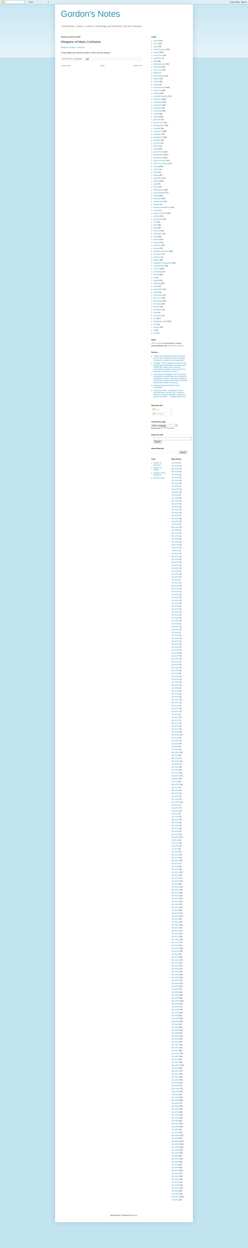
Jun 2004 (175, 1168)
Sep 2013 (175, 843)
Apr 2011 (175, 928)
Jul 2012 (175, 884)
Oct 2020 (175, 624)
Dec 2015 (175, 767)
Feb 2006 (175, 1109)
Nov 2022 (175, 568)
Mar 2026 (175, 472)
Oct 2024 (175, 516)
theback (156, 307)
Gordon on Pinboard (157, 464)
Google (156, 52)
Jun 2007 (175, 1062)
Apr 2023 (175, 559)
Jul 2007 (175, 1059)
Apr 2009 (175, 998)
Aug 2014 (175, 811)
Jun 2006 (175, 1097)
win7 (155, 324)
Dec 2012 (175, 869)
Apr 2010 (175, 963)
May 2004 (175, 1171)
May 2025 (175, 501)
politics (156, 239)
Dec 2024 (175, 510)
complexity (157, 102)
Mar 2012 (175, 896)
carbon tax (157, 90)
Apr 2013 (175, 858)
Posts (157, 410)
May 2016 (175, 752)
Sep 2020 (175, 627)
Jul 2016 (175, 747)
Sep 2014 (175, 808)
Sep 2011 (175, 913)
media (155, 196)
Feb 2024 (175, 536)
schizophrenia (158, 266)
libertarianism (158, 190)
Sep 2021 (175, 597)
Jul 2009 (175, 989)
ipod (155, 184)
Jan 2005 (175, 1147)
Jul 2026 (175, 463)
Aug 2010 (175, 951)
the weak (156, 304)
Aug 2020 (175, 630)
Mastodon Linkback (175, 346)
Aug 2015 (175, 779)
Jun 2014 (175, 817)
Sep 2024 (175, 519)
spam (155, 286)
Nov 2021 (175, 592)
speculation (157, 289)
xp (154, 330)
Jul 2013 (175, 849)
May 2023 (175, 557)
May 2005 (175, 1135)
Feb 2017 (175, 726)
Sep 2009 (175, 983)
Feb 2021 (175, 612)
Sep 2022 (175, 574)
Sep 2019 (175, 653)
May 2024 (175, 527)
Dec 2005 (175, 1115)
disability (156, 128)
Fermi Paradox (159, 49)
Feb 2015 (175, 793)
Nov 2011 (175, 907)
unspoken (157, 316)
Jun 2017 (175, 717)
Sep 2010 (175, 948)
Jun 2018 (175, 682)
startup (156, 292)
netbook (156, 216)
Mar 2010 (175, 966)
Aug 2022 (175, 577)
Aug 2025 (175, 492)
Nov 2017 (175, 703)
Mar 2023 (175, 562)
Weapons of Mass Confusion (73, 47)
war (154, 318)
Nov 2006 (175, 1083)
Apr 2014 (175, 823)
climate (156, 93)
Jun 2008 (175, 1027)
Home (102, 66)
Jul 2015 (175, 782)
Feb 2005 (175, 1144)
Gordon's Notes (90, 14)
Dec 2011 (175, 904)
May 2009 (175, 995)
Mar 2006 (175, 1106)
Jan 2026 (175, 478)
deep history (158, 123)
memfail (156, 204)
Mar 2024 (175, 533)
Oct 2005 (175, 1121)
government (158, 158)
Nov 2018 (175, 671)
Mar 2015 (175, 790)
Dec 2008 (175, 1010)
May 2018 (175, 685)
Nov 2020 (175, 621)
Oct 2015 (175, 773)
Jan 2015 (175, 796)
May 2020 (175, 638)
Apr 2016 (175, 755)
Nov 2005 (175, 1118)
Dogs (155, 47)
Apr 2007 (175, 1068)
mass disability (159, 193)
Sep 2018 (175, 676)
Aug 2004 (175, 1162)
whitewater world (160, 321)
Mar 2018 (175, 691)
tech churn (157, 298)
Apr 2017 (175, 720)
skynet (155, 280)
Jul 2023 (175, 551)
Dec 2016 (175, 732)
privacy (156, 248)
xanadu (156, 327)
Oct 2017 (175, 706)
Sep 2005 (175, 1124)
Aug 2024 (175, 521)
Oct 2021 (175, 595)
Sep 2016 (175, 741)
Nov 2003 (175, 1188)
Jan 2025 (175, 507)
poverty (156, 242)
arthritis (156, 79)
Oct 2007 (175, 1051)
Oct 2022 (175, 571)
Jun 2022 (175, 583)
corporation (157, 105)
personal (156, 231)
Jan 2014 (175, 831)
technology (157, 301)
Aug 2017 (175, 711)
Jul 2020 (175, 633)
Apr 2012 (175, 893)
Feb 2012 (175, 899)
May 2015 (175, 785)
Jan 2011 (175, 937)
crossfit (156, 114)
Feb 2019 (175, 665)
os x (155, 222)
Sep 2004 (175, 1159)
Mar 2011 (175, 931)
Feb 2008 (175, 1039)
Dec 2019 (175, 650)
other (155, 225)
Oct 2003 (175, 1191)
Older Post (138, 66)
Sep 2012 (175, 878)
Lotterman (157, 58)
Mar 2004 (175, 1176)
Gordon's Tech (159, 478)
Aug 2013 (175, 846)
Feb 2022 (175, 589)
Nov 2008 (175, 1013)
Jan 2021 (175, 615)
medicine (157, 199)
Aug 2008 (175, 1021)
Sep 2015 (175, 776)
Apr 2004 (175, 1173)
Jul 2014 (175, 814)
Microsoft (156, 67)
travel (155, 313)
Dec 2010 (175, 940)
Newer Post (66, 66)
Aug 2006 (175, 1092)
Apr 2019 (175, 662)
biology (156, 85)
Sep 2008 (175, 1018)
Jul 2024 (175, 524)
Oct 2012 (175, 875)
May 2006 (175, 1100)
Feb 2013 (175, 864)
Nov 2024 (175, 513)
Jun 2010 (175, 957)
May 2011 (175, 925)
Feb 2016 (175, 761)
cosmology (157, 111)
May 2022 (175, 586)
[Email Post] (87, 59)
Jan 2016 (175, 764)
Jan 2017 (175, 729)
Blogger (134, 1215)
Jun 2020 (175, 635)
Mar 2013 (175, 861)
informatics (157, 178)
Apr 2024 (175, 530)
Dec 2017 (175, 700)
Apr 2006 (175, 1103)
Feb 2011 (175, 934)
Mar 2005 (175, 1141)
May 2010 (175, 960)
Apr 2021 (175, 606)
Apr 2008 (175, 1033)
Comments (159, 414)
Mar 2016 (175, 758)
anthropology (158, 76)
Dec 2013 (175, 834)
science (156, 269)
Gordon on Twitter (157, 469)
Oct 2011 (175, 910)
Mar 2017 (175, 723)
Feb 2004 (175, 1179)
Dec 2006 (175, 1080)
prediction (157, 245)
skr (154, 278)
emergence (157, 137)
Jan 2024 (175, 539)
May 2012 (175, 890)
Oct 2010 (175, 945)
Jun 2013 (175, 852)
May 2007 (175, 1065)
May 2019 (175, 659)
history (156, 166)
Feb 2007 (175, 1074)
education (157, 134)
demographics (159, 125)
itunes (155, 187)
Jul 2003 (175, 1200)
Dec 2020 (175, 618)
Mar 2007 (175, 1071)
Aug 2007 (175, 1056)
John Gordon (156, 343)
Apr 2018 (175, 688)
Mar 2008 (175, 1036)
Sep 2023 (175, 545)
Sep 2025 (175, 489)
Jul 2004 (175, 1165)
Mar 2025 (175, 504)
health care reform (160, 163)
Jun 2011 (175, 922)
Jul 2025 (175, 495)
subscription (158, 295)
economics (157, 131)
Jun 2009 (175, 992)
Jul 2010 (175, 954)
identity (156, 175)
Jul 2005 (175, 1130)
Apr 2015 (175, 788)
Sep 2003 (175, 1194)
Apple (155, 41)
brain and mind (159, 87)
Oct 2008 (175, 1016)
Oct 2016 (175, 738)
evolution (157, 140)
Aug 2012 (175, 881)
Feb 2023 (175, 565)
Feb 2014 (175, 828)
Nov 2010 (175, 942)
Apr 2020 (175, 641)
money (156, 210)
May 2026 (175, 469)
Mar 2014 (175, 826)
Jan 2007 (175, 1077)
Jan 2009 (175, 1007)
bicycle (156, 82)
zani (155, 333)
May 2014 (175, 820)
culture (156, 117)
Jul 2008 (175, 1024)
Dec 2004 (175, 1150)
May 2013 (175, 855)
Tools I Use (157, 70)
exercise (156, 143)
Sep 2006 (175, 1089)
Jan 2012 (175, 902)
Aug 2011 (175, 916)
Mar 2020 (175, 644)
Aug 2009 (175, 986)
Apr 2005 (175, 1138)
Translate (170, 428)
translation (157, 310)
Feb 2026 (175, 475)
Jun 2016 (175, 749)
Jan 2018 (175, 697)
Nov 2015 (175, 770)
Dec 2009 (175, 975)
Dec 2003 (175, 1185)
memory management (161, 207)
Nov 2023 (175, 542)
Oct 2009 (175, 980)
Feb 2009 (175, 1004)
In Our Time (157, 55)
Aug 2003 (175, 1197)
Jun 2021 (175, 603)
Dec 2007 (175, 1045)
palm (155, 228)
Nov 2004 (175, 1153)
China (155, 44)
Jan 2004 (175, 1182)
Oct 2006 (175, 1086)
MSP (155, 61)
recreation (157, 254)
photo (155, 237)
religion (156, 260)
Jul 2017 (175, 714)
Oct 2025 (175, 486)
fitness (155, 146)
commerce (157, 99)
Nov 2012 (175, 872)
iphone (156, 181)
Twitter (155, 73)
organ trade (157, 219)
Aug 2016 (175, 744)
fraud (155, 149)
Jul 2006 (175, 1095)
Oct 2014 (175, 805)
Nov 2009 (175, 978)
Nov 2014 (175, 802)
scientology (157, 272)
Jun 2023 (175, 554)
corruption (157, 108)
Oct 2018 (175, 673)
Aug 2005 (175, 1127)
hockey (156, 169)
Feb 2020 (175, 647)
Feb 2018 (175, 694)
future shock (158, 152)
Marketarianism (159, 64)
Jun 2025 (175, 498)
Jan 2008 (175, 1042)
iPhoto (155, 172)
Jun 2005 (175, 1133)
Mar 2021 (175, 609)
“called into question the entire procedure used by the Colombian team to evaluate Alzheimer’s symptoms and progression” (169, 358)
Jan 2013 (175, 866)
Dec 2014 (175, 799)
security (156, 275)
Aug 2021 (175, 600)
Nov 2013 (175, 837)
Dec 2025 (175, 481)
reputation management (162, 263)
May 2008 (175, 1030)
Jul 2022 (175, 580)
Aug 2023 (175, 548)
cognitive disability (160, 96)
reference (157, 257)
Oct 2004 (175, 1156)
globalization (158, 155)
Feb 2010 (175, 969)
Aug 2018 (175, 679)
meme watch (158, 201)
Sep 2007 (175, 1054)
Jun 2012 (175, 887)
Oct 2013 (175, 840)
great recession (159, 161)
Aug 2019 (175, 656)
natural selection (159, 213)
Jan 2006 (175, 1112)
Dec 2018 (175, 668)
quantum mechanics (161, 251)
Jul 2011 (175, 919)
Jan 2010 (175, 972)
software (156, 283)
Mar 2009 (175, 1001)
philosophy (157, 234)
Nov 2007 (175, 1048)
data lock (156, 120)
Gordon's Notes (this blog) (159, 474)
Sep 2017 (175, 709)
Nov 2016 (175, 735)
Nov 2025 (175, 483)
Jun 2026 (175, 466)
